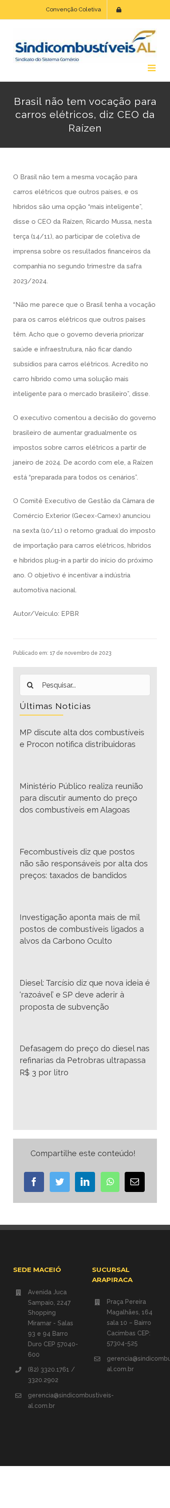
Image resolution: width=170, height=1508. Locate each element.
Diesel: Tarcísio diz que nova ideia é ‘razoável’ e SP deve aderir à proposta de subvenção (85, 994)
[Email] (134, 1182)
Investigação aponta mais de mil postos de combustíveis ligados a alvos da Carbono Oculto (82, 929)
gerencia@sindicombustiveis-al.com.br (53, 1400)
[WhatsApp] (110, 1182)
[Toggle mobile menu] (152, 68)
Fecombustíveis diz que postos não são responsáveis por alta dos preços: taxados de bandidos (84, 863)
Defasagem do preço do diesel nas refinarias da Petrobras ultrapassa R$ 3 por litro (85, 1060)
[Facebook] (34, 1182)
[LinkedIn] (85, 1182)
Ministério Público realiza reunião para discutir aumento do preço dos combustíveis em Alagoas (81, 798)
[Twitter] (60, 1182)
